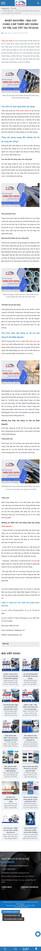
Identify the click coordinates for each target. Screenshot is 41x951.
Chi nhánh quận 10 (10, 912)
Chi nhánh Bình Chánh (13, 919)
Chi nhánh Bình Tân (12, 915)
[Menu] (3, 3)
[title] (5, 949)
